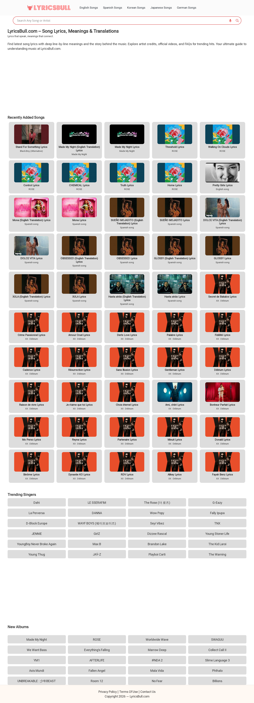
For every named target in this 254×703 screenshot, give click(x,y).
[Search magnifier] (237, 20)
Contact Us (148, 692)
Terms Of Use (128, 692)
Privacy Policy (107, 692)
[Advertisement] (127, 82)
